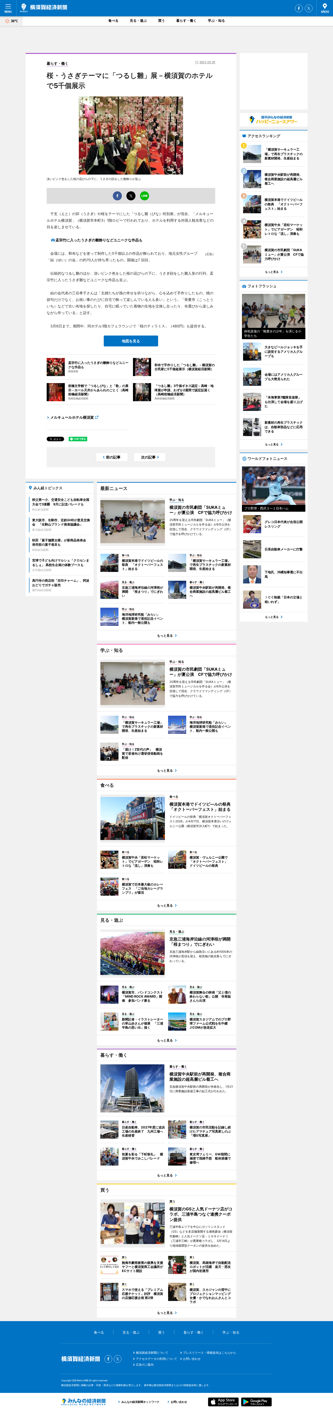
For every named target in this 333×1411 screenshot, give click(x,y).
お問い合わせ (192, 1359)
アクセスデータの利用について (156, 1359)
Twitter (309, 8)
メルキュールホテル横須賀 (72, 417)
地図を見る (131, 341)
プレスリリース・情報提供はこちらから (209, 1352)
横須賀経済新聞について (152, 1352)
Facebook (299, 8)
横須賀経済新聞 (43, 7)
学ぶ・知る (216, 20)
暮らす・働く (186, 20)
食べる (113, 20)
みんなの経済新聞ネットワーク (83, 1402)
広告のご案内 (145, 1364)
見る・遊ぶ (138, 20)
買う (161, 20)
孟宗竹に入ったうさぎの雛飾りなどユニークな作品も (99, 240)
